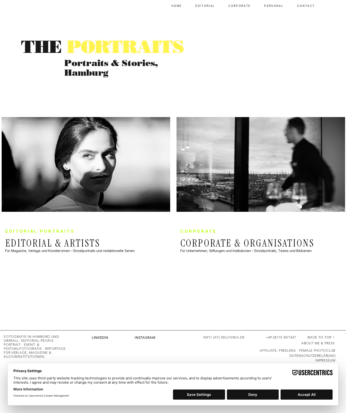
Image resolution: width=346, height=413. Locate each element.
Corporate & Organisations (247, 243)
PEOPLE (47, 340)
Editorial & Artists (52, 243)
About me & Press (318, 343)
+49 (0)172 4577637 (270, 337)
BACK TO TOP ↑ (321, 337)
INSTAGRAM (131, 337)
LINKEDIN (100, 337)
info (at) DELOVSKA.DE (224, 337)
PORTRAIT (12, 344)
